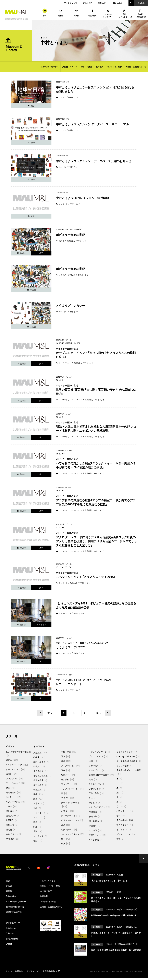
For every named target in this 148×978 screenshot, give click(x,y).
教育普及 (99, 66)
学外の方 (102, 3)
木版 (37, 831)
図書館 (9, 891)
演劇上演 (11, 824)
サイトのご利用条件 (14, 971)
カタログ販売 (86, 66)
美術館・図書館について (136, 66)
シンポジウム (14, 778)
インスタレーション (72, 788)
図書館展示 (13, 792)
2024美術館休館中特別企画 (18, 753)
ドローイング (41, 812)
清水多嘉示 (95, 821)
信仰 (120, 815)
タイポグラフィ (70, 815)
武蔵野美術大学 (13, 911)
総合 (8, 880)
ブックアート (69, 783)
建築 (93, 779)
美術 (38, 794)
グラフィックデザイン (71, 804)
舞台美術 (67, 779)
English (9, 943)
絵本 (93, 760)
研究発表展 (40, 784)
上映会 (11, 806)
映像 (65, 770)
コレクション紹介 (114, 66)
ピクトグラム (69, 829)
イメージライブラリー (16, 901)
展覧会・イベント (69, 66)
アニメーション (70, 765)
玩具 (65, 843)
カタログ (62, 274)
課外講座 (11, 810)
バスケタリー (124, 810)
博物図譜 (95, 811)
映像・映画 (69, 751)
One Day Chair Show (127, 756)
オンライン (123, 829)
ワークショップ (15, 783)
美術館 (9, 885)
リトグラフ (40, 835)
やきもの (94, 802)
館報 (120, 838)
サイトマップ (32, 971)
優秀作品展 (40, 771)
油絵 (37, 808)
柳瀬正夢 (94, 816)
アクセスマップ (70, 3)
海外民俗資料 (124, 824)
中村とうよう (73, 97)
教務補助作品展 (42, 775)
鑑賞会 (10, 829)
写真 (65, 756)
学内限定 (12, 838)
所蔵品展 (70, 240)
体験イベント (13, 834)
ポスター (67, 810)
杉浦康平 (94, 825)
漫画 (65, 824)
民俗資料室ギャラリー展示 (128, 772)
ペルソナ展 (95, 839)
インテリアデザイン (99, 751)
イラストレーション (72, 820)
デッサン (39, 817)
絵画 (38, 798)
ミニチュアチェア (126, 751)
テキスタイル (96, 783)
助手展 (39, 766)
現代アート (68, 774)
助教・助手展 (41, 761)
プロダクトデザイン (72, 834)
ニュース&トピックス (49, 66)
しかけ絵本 (95, 765)
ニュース (62, 97)
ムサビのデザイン (99, 807)
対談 (10, 787)
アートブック (96, 770)
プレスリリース (125, 834)
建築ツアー (12, 815)
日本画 (38, 803)
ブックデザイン (98, 756)
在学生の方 (87, 3)
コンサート (63, 204)
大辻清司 (95, 830)
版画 (37, 821)
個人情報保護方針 (50, 971)
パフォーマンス (15, 801)
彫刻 (37, 840)
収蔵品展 (39, 789)
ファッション (96, 788)
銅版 (37, 826)
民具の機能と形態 (126, 820)
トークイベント (65, 362)
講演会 (11, 773)
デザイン (68, 797)
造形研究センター (14, 906)
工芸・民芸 (96, 793)
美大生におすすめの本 (101, 774)
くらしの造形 (124, 765)
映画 (66, 760)
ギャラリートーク (17, 764)
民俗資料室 (11, 896)
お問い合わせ (117, 3)
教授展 (39, 757)
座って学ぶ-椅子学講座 (128, 760)
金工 (92, 797)
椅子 (65, 838)
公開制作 (11, 820)
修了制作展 (40, 780)
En (141, 2)
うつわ (121, 806)
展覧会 (61, 240)
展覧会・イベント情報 (50, 885)
